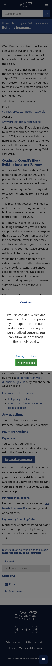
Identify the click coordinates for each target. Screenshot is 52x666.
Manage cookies (26, 356)
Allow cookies (26, 362)
